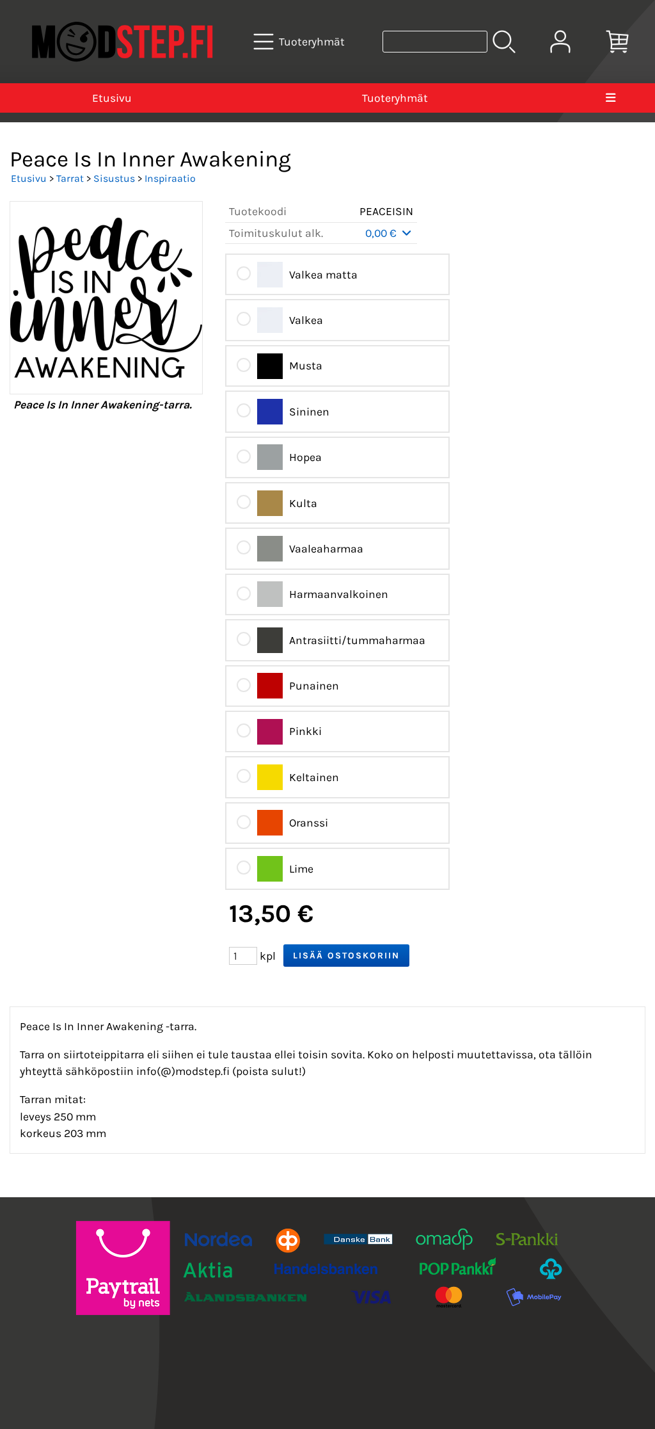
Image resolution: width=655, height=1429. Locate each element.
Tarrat (70, 178)
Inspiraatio (170, 178)
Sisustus (114, 178)
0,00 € (382, 233)
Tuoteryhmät (395, 98)
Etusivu (112, 98)
